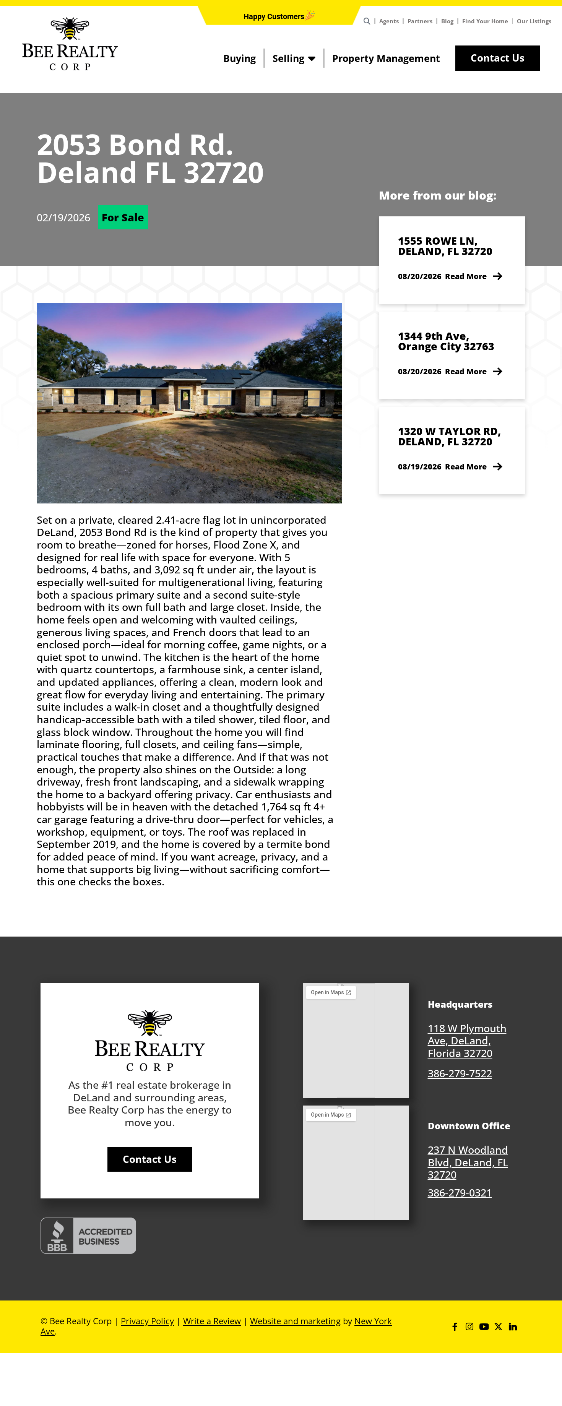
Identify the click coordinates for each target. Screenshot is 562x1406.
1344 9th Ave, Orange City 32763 (446, 341)
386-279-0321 (460, 1192)
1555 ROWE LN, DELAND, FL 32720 (445, 246)
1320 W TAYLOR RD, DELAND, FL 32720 (449, 436)
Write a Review (212, 1320)
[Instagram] (469, 1326)
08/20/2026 (420, 276)
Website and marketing (295, 1320)
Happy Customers (274, 16)
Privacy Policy (147, 1320)
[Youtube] (483, 1326)
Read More (466, 276)
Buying (239, 58)
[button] (274, 16)
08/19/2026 (420, 466)
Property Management (386, 58)
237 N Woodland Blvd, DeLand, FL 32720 (468, 1162)
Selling (288, 58)
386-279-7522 (460, 1073)
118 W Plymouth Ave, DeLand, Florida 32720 (467, 1040)
